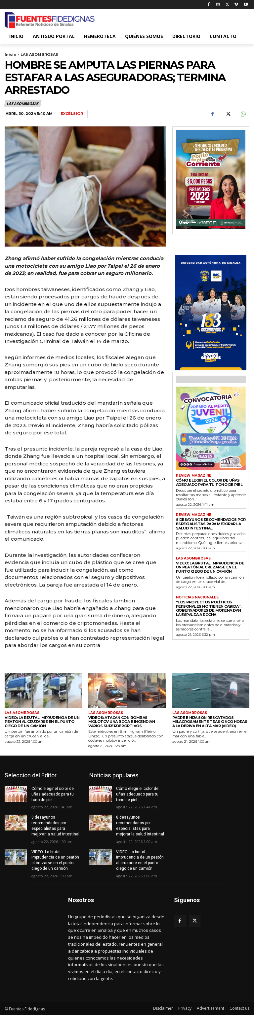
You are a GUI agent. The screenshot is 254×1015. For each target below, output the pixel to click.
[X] (227, 5)
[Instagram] (218, 5)
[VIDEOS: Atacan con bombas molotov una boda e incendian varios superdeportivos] (126, 690)
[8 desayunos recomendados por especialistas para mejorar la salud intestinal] (16, 822)
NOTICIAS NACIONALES (197, 597)
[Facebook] (209, 5)
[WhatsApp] (242, 114)
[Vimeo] (236, 5)
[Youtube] (245, 5)
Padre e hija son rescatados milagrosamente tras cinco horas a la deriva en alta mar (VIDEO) (209, 721)
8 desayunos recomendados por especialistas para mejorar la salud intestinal (211, 523)
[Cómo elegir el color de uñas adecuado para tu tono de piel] (16, 794)
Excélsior (72, 114)
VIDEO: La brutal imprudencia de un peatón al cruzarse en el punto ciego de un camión (210, 567)
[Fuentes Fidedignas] (50, 20)
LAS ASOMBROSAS (39, 54)
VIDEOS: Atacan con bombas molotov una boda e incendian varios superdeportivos (121, 721)
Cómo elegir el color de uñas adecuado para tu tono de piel (209, 482)
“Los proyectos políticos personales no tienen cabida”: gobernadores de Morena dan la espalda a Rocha (208, 608)
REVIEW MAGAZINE (193, 476)
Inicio (10, 54)
